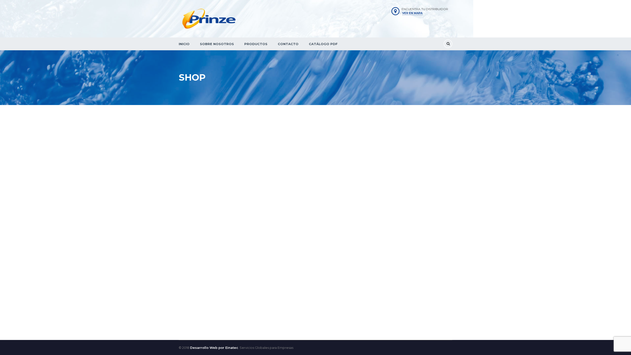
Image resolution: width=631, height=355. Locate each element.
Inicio (184, 44)
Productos (255, 44)
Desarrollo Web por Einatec (214, 348)
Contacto (288, 44)
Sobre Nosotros (217, 44)
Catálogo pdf (323, 44)
